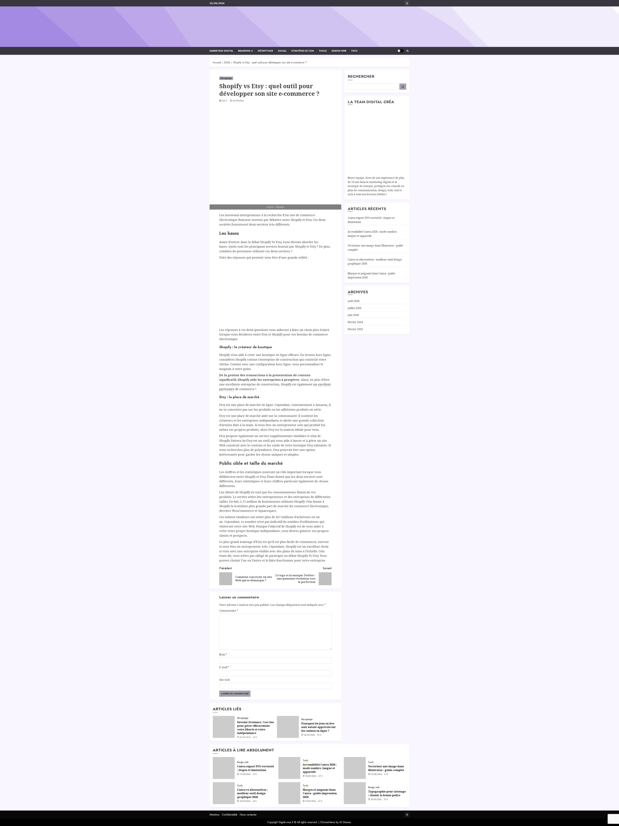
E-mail (224, 667)
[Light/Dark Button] (400, 50)
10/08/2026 (310, 776)
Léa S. (225, 101)
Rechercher (361, 76)
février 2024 (355, 322)
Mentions (214, 814)
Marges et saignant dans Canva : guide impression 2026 (320, 793)
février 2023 (355, 329)
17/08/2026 (245, 774)
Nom (223, 654)
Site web (224, 680)
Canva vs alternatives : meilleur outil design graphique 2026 (252, 793)
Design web (339, 50)
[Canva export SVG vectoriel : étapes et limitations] (224, 768)
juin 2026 (353, 315)
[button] (407, 51)
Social (282, 50)
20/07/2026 (376, 799)
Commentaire (228, 610)
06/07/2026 (238, 101)
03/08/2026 (376, 774)
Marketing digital (221, 50)
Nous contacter (248, 814)
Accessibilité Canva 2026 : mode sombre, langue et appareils (320, 768)
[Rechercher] (402, 87)
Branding (244, 50)
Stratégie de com (302, 50)
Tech (354, 50)
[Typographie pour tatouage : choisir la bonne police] (355, 793)
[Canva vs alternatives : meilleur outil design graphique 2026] (224, 793)
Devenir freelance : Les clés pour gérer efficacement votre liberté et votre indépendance (255, 727)
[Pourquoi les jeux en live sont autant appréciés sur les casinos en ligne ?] (288, 727)
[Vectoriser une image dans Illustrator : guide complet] (355, 768)
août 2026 (354, 301)
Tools (323, 50)
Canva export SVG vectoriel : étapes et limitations (255, 768)
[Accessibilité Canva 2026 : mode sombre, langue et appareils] (289, 768)
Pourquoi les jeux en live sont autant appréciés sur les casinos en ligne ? (318, 727)
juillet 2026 (354, 308)
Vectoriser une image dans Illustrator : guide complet (386, 768)
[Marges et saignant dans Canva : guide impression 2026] (289, 793)
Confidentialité (229, 814)
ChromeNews (327, 822)
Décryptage (265, 50)
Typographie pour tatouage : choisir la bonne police (387, 793)
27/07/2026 (245, 801)
